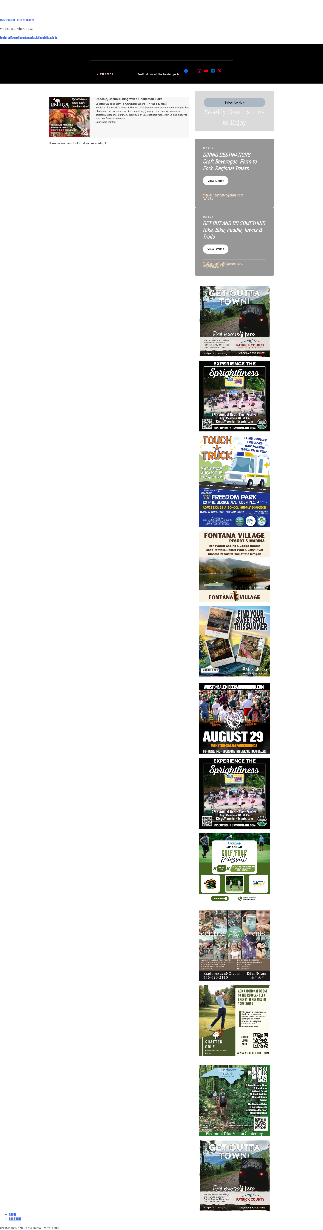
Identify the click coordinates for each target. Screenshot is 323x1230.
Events (42, 37)
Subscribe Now (234, 102)
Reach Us (52, 37)
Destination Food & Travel (17, 20)
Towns (14, 37)
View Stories (215, 181)
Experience (25, 37)
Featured (5, 37)
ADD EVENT (15, 1219)
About (12, 1214)
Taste (35, 37)
